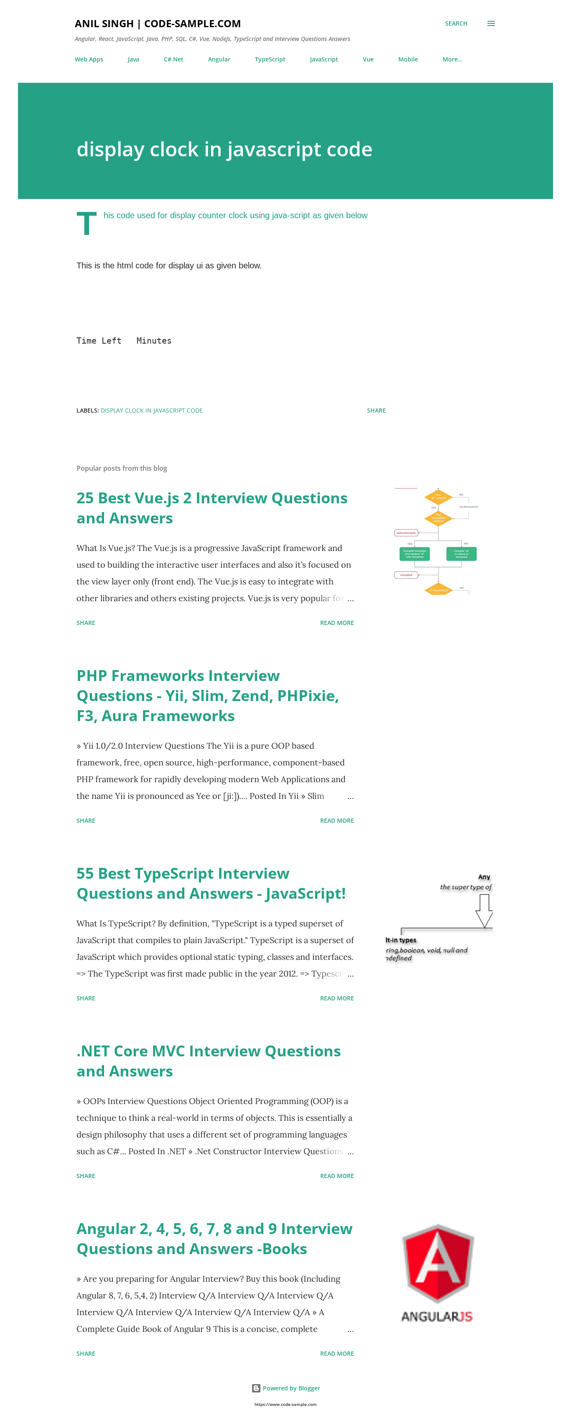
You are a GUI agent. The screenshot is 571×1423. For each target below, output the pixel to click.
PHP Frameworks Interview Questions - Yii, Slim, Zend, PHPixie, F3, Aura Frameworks (207, 695)
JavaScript (324, 59)
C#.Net (174, 59)
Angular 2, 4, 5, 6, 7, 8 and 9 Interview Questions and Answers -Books (214, 1238)
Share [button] (376, 410)
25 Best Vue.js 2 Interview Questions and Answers (212, 507)
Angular (219, 59)
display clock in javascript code (152, 410)
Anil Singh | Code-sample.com (158, 23)
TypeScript (270, 59)
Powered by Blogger (290, 1388)
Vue (368, 59)
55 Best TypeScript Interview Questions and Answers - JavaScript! (211, 883)
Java (133, 59)
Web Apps (89, 59)
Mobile (408, 59)
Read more (337, 623)
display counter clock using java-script (240, 215)
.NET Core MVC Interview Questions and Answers (208, 1060)
